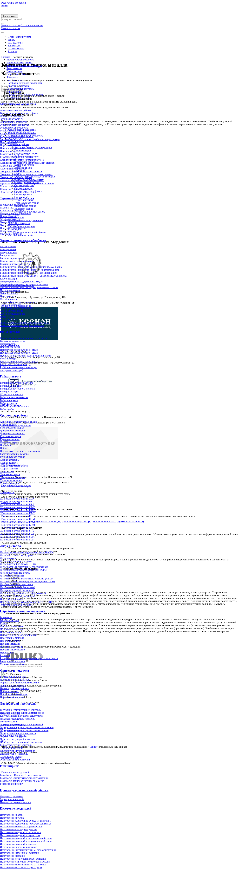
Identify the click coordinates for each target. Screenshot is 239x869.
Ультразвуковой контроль (14, 753)
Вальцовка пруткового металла (17, 388)
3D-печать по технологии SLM (17, 536)
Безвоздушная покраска (13, 676)
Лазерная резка (8, 344)
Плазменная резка (10, 346)
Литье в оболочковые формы (16, 561)
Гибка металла (14, 71)
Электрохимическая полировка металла (22, 325)
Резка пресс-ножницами (13, 364)
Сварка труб (7, 471)
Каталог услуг (10, 16)
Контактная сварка (10, 436)
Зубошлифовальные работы (15, 130)
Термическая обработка (20, 62)
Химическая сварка (11, 480)
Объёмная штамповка (12, 629)
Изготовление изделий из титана (18, 844)
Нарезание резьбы (10, 145)
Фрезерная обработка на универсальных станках (27, 183)
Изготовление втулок (12, 817)
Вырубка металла (9, 620)
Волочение (6, 617)
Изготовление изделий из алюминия (20, 832)
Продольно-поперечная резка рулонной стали (25, 355)
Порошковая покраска (12, 697)
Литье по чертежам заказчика (16, 584)
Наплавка (5, 445)
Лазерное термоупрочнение (15, 213)
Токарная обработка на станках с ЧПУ (21, 171)
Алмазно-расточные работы (15, 110)
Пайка (3, 448)
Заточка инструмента (12, 118)
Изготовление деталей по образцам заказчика (25, 820)
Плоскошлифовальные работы (17, 148)
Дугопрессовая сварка (12, 433)
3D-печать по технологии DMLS (18, 510)
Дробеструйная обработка (14, 679)
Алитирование (8, 249)
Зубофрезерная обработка (14, 127)
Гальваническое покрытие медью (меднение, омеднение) (31, 267)
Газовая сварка (8, 424)
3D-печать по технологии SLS (17, 539)
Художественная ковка (12, 664)
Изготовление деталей (19, 97)
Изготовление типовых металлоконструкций (25, 861)
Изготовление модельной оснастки (19, 852)
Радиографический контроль (16, 745)
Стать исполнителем (19, 36)
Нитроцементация (10, 290)
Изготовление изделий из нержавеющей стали (26, 838)
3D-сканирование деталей (14, 772)
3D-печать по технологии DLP (17, 504)
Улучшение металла (11, 234)
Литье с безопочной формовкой (17, 587)
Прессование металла (12, 637)
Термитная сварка (10, 474)
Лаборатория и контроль (20, 88)
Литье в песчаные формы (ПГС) (18, 564)
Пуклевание (6, 652)
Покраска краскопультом (13, 694)
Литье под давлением (12, 575)
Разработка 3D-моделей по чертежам (20, 775)
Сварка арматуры (9, 459)
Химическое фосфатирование (16, 307)
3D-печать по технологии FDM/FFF (20, 522)
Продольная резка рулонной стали (19, 352)
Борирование (7, 255)
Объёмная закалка (10, 219)
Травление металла (10, 305)
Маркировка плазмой (12, 799)
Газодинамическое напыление (16, 261)
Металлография (8, 721)
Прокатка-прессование (12, 649)
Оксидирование (9, 293)
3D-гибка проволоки (11, 394)
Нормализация (8, 216)
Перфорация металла (11, 632)
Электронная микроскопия (15, 759)
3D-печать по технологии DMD (17, 507)
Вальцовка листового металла (16, 382)
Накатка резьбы (8, 142)
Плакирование (8, 296)
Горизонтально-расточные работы (19, 113)
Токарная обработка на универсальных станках (26, 174)
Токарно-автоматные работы (16, 177)
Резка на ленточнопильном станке (19, 361)
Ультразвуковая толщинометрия (17, 750)
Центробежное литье (11, 599)
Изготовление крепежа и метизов (18, 847)
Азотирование (8, 246)
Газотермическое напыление (16, 264)
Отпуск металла (9, 225)
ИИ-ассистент (15, 42)
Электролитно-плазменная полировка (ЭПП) (25, 322)
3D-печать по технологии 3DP (17, 498)
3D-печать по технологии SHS (17, 530)
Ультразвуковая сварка (12, 477)
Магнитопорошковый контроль (17, 718)
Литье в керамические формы (16, 555)
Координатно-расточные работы (18, 133)
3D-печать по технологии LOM (17, 525)
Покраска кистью (9, 691)
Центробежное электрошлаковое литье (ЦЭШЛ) (26, 602)
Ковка (3, 623)
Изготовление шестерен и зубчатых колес (23, 864)
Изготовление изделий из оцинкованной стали (26, 841)
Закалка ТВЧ (7, 207)
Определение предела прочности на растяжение (26, 727)
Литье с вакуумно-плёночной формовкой (23, 593)
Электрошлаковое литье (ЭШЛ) (17, 604)
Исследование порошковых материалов (22, 712)
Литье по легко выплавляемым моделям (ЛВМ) (26, 578)
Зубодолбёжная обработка (14, 124)
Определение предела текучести (18, 733)
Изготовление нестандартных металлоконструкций (28, 850)
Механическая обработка (20, 59)
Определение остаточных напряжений (21, 724)
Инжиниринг (14, 91)
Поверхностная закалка (13, 228)
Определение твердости (13, 736)
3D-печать (12, 77)
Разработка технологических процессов (22, 780)
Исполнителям (16, 48)
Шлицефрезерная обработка (15, 189)
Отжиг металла (8, 222)
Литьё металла (15, 80)
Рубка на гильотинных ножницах (18, 367)
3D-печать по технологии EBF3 (17, 516)
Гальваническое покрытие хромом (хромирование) (28, 272)
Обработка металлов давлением (24, 83)
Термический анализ (11, 747)
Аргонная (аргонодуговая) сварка (18, 421)
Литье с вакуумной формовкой (17, 590)
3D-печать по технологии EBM (17, 519)
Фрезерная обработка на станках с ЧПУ (22, 180)
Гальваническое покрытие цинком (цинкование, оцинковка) (33, 275)
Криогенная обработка (12, 210)
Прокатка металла (10, 643)
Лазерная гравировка (11, 796)
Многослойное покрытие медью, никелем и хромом (29, 287)
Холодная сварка (9, 483)
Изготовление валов (11, 814)
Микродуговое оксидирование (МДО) (21, 281)
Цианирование (8, 319)
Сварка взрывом (9, 462)
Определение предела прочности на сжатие (24, 730)
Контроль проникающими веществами (21, 715)
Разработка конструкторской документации (24, 778)
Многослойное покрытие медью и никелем (24, 284)
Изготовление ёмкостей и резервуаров (21, 826)
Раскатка (5, 655)
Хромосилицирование (12, 313)
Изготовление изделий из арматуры (20, 835)
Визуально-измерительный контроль (20, 709)
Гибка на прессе (9, 400)
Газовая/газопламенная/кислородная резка (23, 338)
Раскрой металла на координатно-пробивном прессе (29, 658)
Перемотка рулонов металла (15, 802)
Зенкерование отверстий (13, 121)
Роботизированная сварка (14, 454)
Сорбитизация (8, 231)
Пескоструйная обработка (14, 688)
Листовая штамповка (11, 626)
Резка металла (14, 68)
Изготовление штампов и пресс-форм (21, 867)
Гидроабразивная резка (13, 341)
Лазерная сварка (9, 442)
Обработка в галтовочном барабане (19, 682)
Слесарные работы (10, 165)
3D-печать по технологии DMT (17, 513)
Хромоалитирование (11, 310)
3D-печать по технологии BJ (16, 501)
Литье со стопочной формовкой (17, 596)
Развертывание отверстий (14, 154)
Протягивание (8, 151)
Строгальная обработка (13, 168)
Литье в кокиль (8, 558)
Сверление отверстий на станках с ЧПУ (22, 159)
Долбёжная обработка (12, 116)
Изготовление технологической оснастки (23, 858)
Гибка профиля (8, 403)
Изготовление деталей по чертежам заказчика (25, 823)
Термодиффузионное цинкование (18, 302)
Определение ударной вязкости (17, 739)
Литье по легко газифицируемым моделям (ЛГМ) (27, 581)
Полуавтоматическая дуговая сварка (20, 451)
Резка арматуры (8, 358)
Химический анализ (11, 756)
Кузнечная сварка (10, 439)
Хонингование (8, 186)
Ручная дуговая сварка (12, 456)
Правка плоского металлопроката (18, 635)
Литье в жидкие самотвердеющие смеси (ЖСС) (26, 552)
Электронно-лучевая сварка (15, 486)
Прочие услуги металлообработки (25, 94)
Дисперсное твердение (12, 204)
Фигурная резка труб (11, 370)
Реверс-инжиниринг (11, 783)
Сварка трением (9, 468)
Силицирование (9, 299)
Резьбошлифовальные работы (16, 157)
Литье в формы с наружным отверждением (24, 566)
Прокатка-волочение (11, 646)
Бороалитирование (10, 258)
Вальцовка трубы (9, 391)
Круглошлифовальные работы (16, 136)
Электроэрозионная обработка (17, 192)
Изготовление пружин (12, 855)
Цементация (7, 316)
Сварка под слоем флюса (14, 465)
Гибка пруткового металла (14, 406)
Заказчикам (14, 45)
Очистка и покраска (18, 85)
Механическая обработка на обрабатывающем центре (30, 139)
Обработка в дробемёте (13, 685)
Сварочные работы (17, 74)
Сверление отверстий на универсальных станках (27, 162)
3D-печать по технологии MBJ (17, 527)
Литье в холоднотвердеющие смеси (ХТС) (23, 569)
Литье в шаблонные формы (15, 572)
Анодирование (8, 252)
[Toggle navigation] (2, 32)
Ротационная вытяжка (12, 661)
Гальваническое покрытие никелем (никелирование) (29, 269)
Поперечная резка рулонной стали (19, 349)
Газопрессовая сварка (12, 427)
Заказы (11, 39)
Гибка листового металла (14, 397)
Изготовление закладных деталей (18, 829)
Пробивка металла (10, 640)
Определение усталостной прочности (21, 742)
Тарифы (12, 51)
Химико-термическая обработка (24, 65)
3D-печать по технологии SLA (17, 533)
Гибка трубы (7, 409)
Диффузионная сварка (12, 430)
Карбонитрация (8, 278)
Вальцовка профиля (11, 385)
